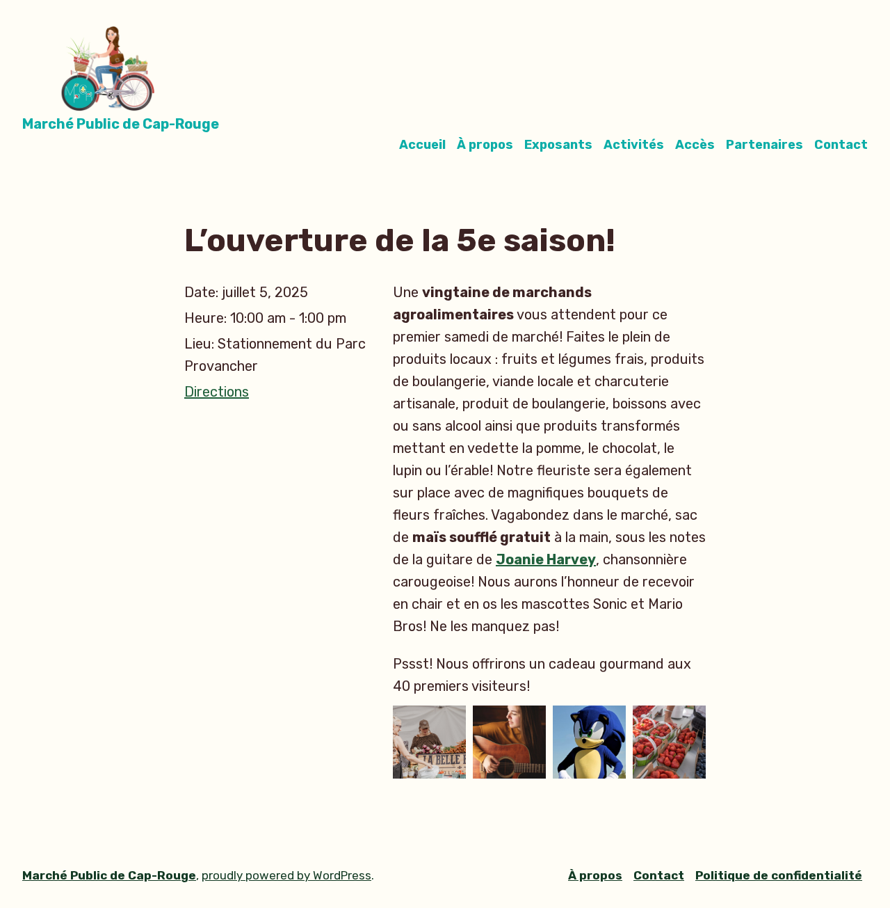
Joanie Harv (537, 559)
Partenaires (764, 145)
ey (587, 559)
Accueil (422, 145)
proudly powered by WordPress (286, 875)
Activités (634, 145)
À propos (485, 145)
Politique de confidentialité (778, 875)
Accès (695, 145)
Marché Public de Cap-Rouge (120, 124)
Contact (841, 145)
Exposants (558, 145)
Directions (216, 391)
